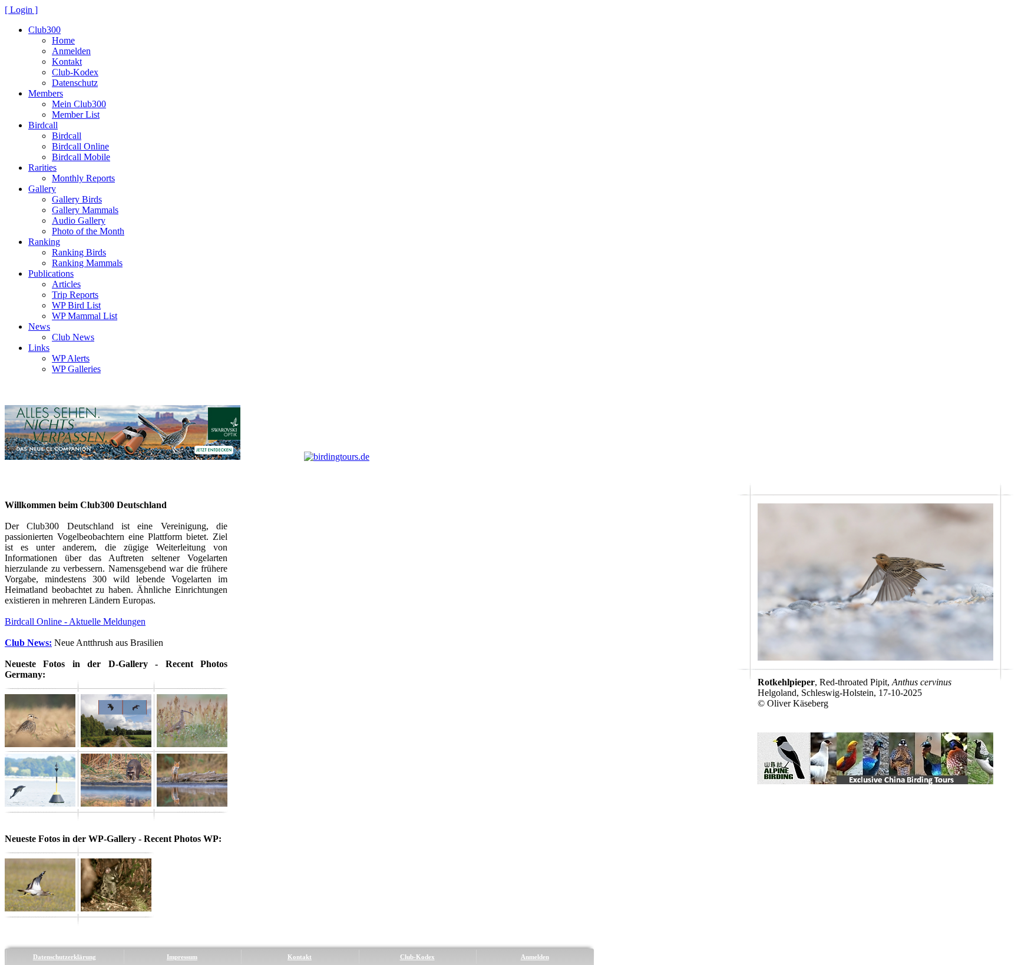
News (39, 326)
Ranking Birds (79, 252)
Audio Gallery (78, 220)
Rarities (42, 168)
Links (38, 348)
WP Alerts (71, 358)
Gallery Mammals (85, 210)
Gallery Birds (77, 199)
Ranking (44, 242)
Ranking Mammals (87, 263)
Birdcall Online (80, 146)
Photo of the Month (88, 231)
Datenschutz (75, 83)
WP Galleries (76, 369)
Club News (73, 337)
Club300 (44, 30)
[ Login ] (21, 10)
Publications (51, 273)
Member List (76, 115)
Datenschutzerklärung (64, 956)
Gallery (42, 189)
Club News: (28, 643)
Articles (66, 284)
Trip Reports (75, 295)
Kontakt (67, 62)
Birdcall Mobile (81, 157)
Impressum (182, 956)
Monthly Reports (83, 178)
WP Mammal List (84, 316)
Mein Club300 (79, 104)
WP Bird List (76, 305)
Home (63, 40)
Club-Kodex (75, 72)
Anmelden (71, 51)
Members (45, 93)
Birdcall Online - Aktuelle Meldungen (75, 621)
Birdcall (43, 125)
